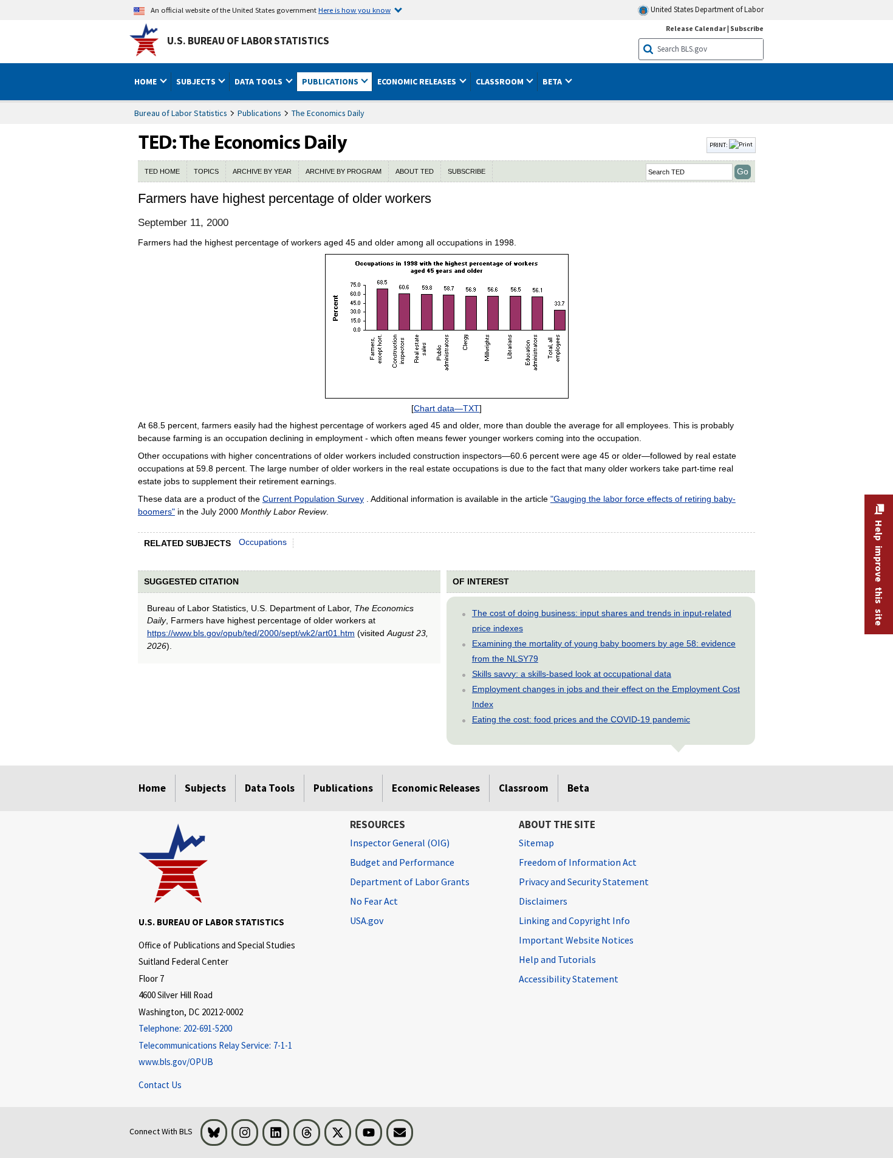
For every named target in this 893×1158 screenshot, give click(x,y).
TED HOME (162, 171)
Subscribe (747, 28)
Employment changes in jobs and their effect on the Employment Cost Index (606, 696)
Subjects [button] (196, 81)
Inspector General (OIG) (400, 843)
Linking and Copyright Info (574, 920)
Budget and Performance (402, 862)
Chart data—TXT (446, 408)
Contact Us (160, 1085)
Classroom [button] (500, 81)
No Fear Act (374, 901)
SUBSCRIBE (466, 171)
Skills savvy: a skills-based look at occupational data (571, 674)
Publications (259, 113)
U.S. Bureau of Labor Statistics (248, 40)
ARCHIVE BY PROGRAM (343, 171)
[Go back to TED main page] (421, 145)
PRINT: (719, 144)
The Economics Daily (328, 113)
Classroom (524, 788)
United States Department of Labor (706, 9)
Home (152, 788)
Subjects (205, 788)
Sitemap (536, 843)
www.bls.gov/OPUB (176, 1061)
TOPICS (206, 171)
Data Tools (270, 788)
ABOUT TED (414, 171)
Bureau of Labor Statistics (180, 113)
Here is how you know (354, 10)
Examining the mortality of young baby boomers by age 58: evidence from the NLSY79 (604, 651)
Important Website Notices (576, 940)
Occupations (263, 542)
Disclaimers (543, 901)
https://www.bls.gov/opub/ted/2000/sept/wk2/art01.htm (251, 633)
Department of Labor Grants (410, 881)
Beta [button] (553, 81)
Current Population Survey (313, 499)
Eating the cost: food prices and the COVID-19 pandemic (581, 719)
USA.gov (366, 920)
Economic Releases (436, 788)
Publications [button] (331, 81)
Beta (578, 788)
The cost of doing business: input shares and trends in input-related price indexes (601, 620)
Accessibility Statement (568, 979)
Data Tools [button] (259, 81)
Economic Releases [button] (417, 81)
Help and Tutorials (557, 959)
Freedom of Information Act (578, 862)
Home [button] (146, 81)
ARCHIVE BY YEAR (262, 171)
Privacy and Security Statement (584, 881)
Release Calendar (696, 28)
